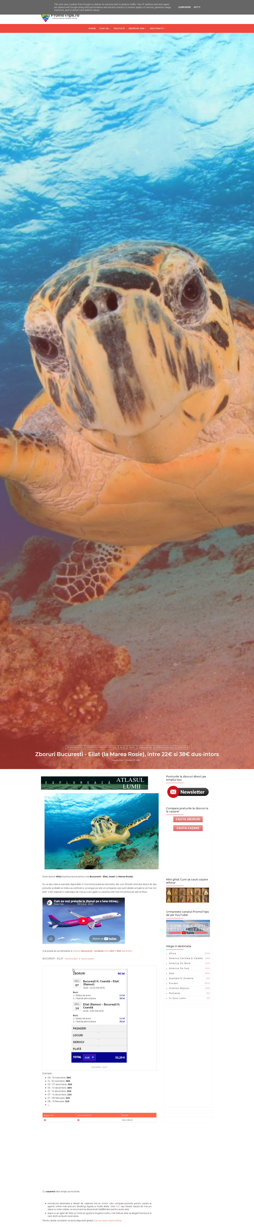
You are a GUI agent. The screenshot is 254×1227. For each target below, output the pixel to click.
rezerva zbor (71, 958)
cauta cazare (87, 958)
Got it (197, 7)
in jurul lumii (177, 998)
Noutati (119, 28)
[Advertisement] (99, 1165)
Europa (173, 983)
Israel (132, 747)
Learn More (184, 7)
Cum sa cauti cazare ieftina (107, 1220)
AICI (118, 1206)
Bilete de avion (75, 747)
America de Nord (179, 963)
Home (92, 28)
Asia (171, 973)
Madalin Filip (117, 760)
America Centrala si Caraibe (186, 958)
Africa (172, 953)
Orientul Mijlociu (165, 747)
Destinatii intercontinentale (101, 747)
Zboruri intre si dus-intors (102, 951)
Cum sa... (104, 28)
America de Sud (179, 968)
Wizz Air (182, 747)
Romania (174, 993)
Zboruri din (136, 28)
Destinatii (156, 28)
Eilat (122, 747)
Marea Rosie (145, 747)
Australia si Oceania (181, 978)
